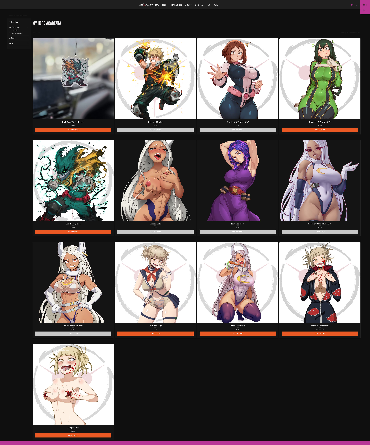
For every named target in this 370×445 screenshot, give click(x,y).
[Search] (364, 10)
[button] (365, 4)
